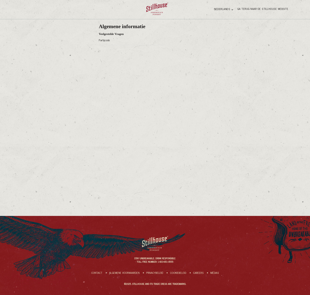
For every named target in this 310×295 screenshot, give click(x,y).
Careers (198, 273)
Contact (96, 273)
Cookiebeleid (178, 273)
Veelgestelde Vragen (111, 34)
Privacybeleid (154, 273)
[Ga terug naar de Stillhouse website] (157, 9)
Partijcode (104, 40)
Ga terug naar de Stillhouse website (263, 9)
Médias (214, 273)
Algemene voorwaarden (124, 273)
